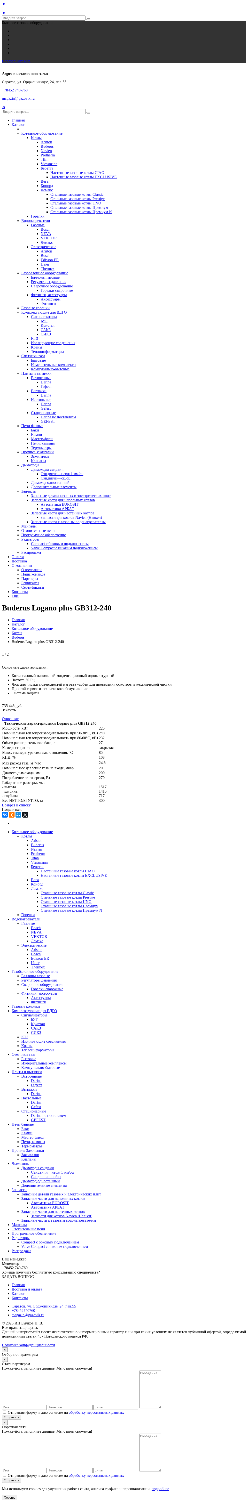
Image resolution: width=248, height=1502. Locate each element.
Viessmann (49, 164)
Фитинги (48, 303)
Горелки (38, 216)
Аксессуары (51, 299)
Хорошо (9, 1497)
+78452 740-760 (15, 90)
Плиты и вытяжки (36, 373)
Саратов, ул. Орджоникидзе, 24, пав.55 (44, 1306)
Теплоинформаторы (47, 351)
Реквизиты (30, 583)
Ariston (46, 142)
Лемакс (47, 190)
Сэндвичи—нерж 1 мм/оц (62, 474)
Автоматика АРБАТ (57, 509)
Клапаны (38, 461)
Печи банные (32, 426)
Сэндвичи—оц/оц (55, 478)
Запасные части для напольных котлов (63, 500)
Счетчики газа (33, 356)
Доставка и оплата (27, 1289)
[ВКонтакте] (5, 815)
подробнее (160, 1489)
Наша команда (33, 574)
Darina (46, 382)
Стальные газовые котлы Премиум (79, 207)
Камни (36, 434)
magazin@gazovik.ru (18, 98)
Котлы (36, 138)
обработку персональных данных (96, 1412)
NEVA (46, 234)
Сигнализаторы (44, 317)
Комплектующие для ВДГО (44, 312)
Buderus (47, 146)
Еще (15, 596)
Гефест (46, 386)
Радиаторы (30, 539)
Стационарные (43, 413)
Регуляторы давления (48, 282)
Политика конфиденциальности (28, 1345)
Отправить (11, 1417)
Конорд (47, 186)
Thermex (47, 269)
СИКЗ (46, 334)
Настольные (41, 400)
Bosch (45, 229)
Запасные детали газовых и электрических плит (71, 496)
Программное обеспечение (43, 535)
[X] (25, 815)
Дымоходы (30, 465)
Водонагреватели (35, 221)
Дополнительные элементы (54, 487)
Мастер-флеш (42, 439)
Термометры (41, 448)
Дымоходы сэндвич (47, 469)
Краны (36, 347)
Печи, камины (43, 443)
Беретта (47, 168)
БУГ (44, 321)
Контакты (20, 592)
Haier (45, 264)
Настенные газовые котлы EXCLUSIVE (83, 177)
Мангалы (29, 526)
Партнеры (29, 578)
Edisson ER (50, 260)
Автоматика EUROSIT (59, 504)
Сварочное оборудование (52, 286)
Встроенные (41, 378)
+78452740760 (23, 1310)
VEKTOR (49, 238)
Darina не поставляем (58, 417)
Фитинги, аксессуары (49, 295)
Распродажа (31, 552)
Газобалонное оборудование (44, 273)
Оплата (18, 557)
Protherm (48, 155)
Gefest (46, 408)
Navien (46, 151)
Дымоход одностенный (50, 482)
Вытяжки (38, 391)
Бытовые (38, 360)
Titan (44, 159)
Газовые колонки (35, 308)
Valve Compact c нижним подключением (64, 548)
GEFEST (48, 421)
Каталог (18, 124)
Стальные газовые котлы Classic (76, 194)
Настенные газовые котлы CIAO (77, 172)
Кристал (47, 325)
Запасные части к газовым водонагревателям (68, 522)
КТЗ (34, 338)
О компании (22, 565)
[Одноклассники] (12, 815)
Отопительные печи (38, 530)
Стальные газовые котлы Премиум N (81, 212)
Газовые (38, 225)
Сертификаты (32, 587)
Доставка (19, 561)
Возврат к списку (16, 805)
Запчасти (28, 491)
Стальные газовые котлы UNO (75, 203)
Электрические (43, 247)
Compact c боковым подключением (60, 544)
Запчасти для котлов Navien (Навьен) (71, 517)
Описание (10, 719)
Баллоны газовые (45, 277)
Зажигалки (40, 456)
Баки (35, 430)
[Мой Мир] (18, 815)
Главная (18, 120)
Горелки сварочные (57, 290)
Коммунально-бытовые (50, 369)
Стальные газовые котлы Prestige (77, 199)
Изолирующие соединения (53, 343)
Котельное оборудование (41, 133)
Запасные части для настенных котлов (62, 513)
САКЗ (46, 330)
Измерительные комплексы (53, 365)
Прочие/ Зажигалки (37, 452)
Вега (44, 181)
